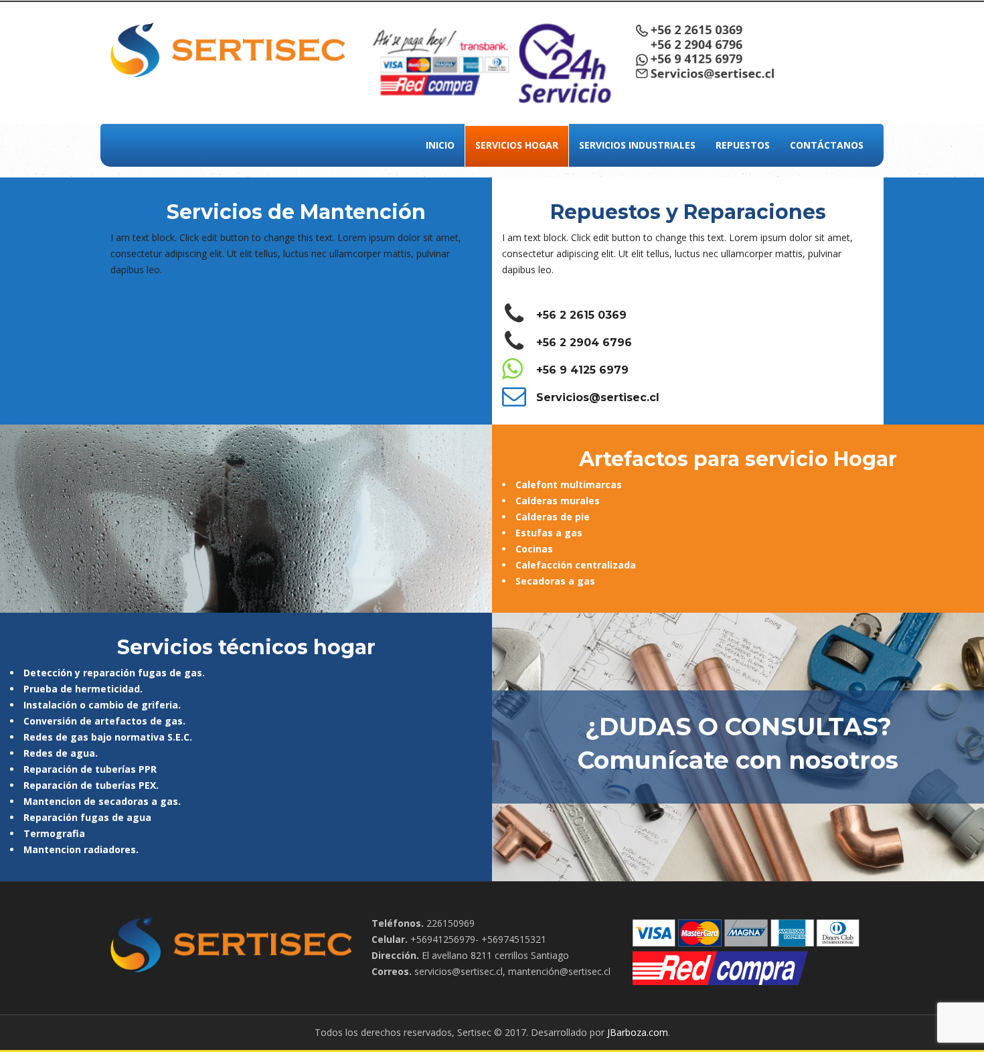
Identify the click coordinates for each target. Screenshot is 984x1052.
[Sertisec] (227, 48)
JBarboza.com (637, 1032)
